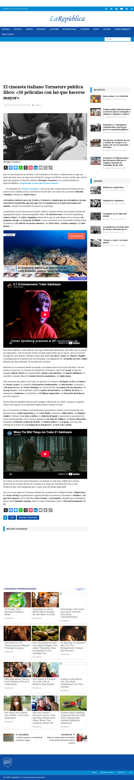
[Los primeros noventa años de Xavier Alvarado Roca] (95, 230)
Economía (54, 29)
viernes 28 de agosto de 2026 (115, 190)
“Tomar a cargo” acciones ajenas (115, 241)
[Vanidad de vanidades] (95, 203)
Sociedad (85, 29)
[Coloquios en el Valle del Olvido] (95, 216)
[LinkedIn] (116, 9)
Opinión (29, 29)
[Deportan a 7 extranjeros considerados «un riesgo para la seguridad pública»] (95, 127)
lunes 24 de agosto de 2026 (114, 232)
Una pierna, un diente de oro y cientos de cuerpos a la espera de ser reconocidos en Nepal (116, 144)
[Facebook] (106, 9)
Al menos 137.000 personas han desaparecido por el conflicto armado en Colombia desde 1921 (116, 161)
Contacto (121, 772)
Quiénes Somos (107, 772)
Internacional (70, 29)
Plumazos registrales (113, 187)
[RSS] (131, 9)
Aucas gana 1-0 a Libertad (115, 96)
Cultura (107, 29)
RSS (130, 772)
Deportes (41, 29)
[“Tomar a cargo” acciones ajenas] (95, 243)
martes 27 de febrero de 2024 (18, 105)
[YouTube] (121, 9)
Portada (6, 29)
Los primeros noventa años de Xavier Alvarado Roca (116, 228)
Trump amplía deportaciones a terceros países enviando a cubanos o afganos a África (117, 111)
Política (18, 29)
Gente (96, 29)
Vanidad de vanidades (113, 200)
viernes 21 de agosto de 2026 (115, 245)
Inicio (94, 772)
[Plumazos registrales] (95, 190)
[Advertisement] (67, 61)
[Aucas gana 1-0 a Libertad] (95, 99)
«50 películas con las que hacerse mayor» (39, 183)
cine (12, 518)
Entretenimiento (123, 29)
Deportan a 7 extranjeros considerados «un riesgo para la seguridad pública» (116, 127)
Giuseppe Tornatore (28, 518)
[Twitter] (111, 9)
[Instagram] (126, 9)
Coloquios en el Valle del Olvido (115, 214)
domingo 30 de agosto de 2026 (115, 99)
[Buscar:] (118, 39)
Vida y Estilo (8, 34)
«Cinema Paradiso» (30, 189)
